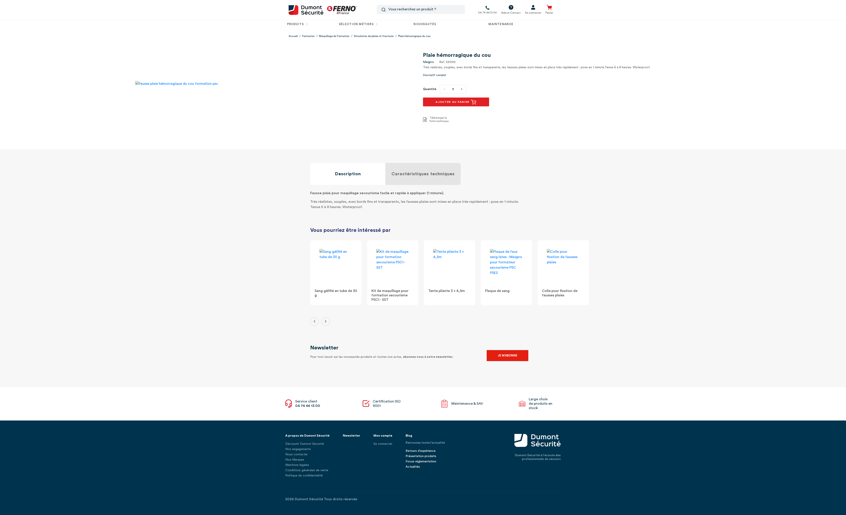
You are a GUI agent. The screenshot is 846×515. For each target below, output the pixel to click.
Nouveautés (425, 24)
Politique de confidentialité (304, 475)
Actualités (413, 466)
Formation (308, 36)
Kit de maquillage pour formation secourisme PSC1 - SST (389, 295)
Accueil (293, 36)
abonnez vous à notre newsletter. (428, 356)
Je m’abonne (507, 355)
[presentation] (314, 321)
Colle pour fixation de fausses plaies (559, 293)
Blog (409, 435)
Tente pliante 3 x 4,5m (446, 291)
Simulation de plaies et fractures (374, 36)
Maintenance (500, 24)
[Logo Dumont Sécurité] (306, 9)
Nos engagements (298, 449)
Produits (296, 24)
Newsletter (351, 435)
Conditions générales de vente (306, 470)
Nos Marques (294, 459)
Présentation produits (421, 456)
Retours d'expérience (421, 450)
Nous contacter (296, 454)
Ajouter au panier (453, 102)
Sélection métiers (357, 24)
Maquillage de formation (334, 36)
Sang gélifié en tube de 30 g (336, 293)
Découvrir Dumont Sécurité (304, 443)
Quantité (429, 89)
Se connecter (382, 443)
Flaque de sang (497, 291)
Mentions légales (297, 465)
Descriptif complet (434, 75)
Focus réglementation (421, 461)
